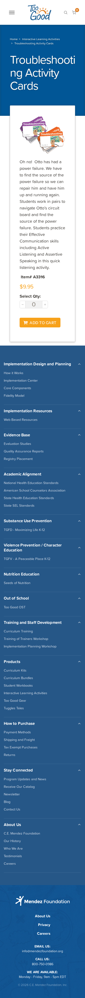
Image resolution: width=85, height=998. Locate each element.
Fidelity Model (14, 395)
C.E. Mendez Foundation (22, 833)
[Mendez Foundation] (39, 12)
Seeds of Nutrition (17, 582)
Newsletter (12, 794)
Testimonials (13, 856)
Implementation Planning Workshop (30, 646)
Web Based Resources (21, 419)
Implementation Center (21, 380)
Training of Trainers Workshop (26, 638)
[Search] (65, 12)
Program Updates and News (25, 779)
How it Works (13, 373)
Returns (9, 754)
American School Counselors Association (34, 490)
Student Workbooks (18, 685)
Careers (10, 863)
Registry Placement (18, 458)
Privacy (44, 924)
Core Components (17, 388)
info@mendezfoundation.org (42, 951)
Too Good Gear (15, 700)
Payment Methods (17, 732)
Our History (12, 840)
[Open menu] (11, 12)
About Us (42, 916)
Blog (7, 801)
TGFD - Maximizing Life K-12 (24, 529)
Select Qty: (30, 296)
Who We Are (13, 848)
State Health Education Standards (29, 498)
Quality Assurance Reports (24, 451)
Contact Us (12, 809)
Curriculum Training (18, 631)
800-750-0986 (42, 964)
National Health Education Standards (31, 482)
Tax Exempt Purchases (21, 747)
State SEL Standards (19, 505)
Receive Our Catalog (19, 786)
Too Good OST (15, 607)
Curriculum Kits (15, 670)
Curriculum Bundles (18, 678)
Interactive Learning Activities (41, 39)
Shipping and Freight (19, 739)
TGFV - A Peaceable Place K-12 (27, 558)
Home (14, 39)
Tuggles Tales (14, 708)
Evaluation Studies (17, 443)
